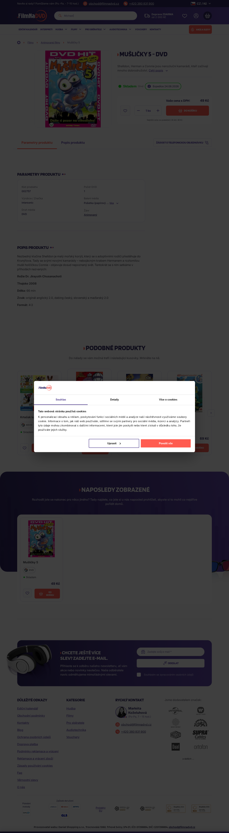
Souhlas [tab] (61, 399)
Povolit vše (166, 443)
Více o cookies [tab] (168, 399)
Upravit (111, 443)
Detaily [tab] (114, 399)
